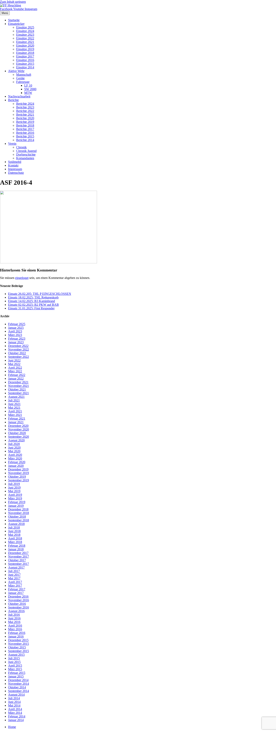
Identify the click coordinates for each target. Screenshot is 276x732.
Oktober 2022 (17, 353)
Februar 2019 (16, 502)
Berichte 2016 (25, 132)
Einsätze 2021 (25, 42)
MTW (28, 92)
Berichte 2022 (25, 111)
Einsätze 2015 (25, 63)
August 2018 (16, 524)
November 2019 (18, 473)
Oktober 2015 (17, 647)
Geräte (20, 78)
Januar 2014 (16, 720)
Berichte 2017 (25, 129)
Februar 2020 (16, 462)
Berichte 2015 (25, 136)
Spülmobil (14, 161)
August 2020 (16, 440)
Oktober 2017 (17, 560)
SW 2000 (30, 89)
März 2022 (15, 371)
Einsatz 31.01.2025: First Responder (31, 308)
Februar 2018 (16, 545)
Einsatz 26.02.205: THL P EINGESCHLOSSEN (39, 293)
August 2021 (16, 396)
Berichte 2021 (25, 114)
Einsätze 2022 (25, 38)
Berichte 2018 (25, 125)
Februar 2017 (16, 589)
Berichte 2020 (25, 118)
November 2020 (18, 429)
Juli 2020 (14, 444)
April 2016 (15, 625)
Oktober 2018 (17, 516)
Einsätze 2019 (25, 49)
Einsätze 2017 (25, 56)
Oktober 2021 (17, 389)
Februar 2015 (16, 672)
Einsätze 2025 (25, 27)
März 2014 (15, 712)
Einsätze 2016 (25, 60)
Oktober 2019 (17, 476)
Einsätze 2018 (25, 52)
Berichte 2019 (25, 122)
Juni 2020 (14, 447)
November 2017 (18, 556)
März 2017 (15, 585)
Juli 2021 (14, 400)
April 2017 (15, 582)
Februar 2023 (16, 338)
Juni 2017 (14, 574)
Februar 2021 (16, 418)
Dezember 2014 (18, 680)
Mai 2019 (14, 491)
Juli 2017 (14, 571)
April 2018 (15, 538)
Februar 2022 (16, 375)
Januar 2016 (16, 636)
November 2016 (18, 600)
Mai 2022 (14, 364)
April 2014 (15, 709)
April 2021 (15, 411)
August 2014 (16, 694)
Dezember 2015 (18, 640)
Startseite (14, 20)
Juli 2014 (14, 698)
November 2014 (18, 683)
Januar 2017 (16, 593)
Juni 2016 (14, 618)
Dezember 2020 (18, 425)
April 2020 (15, 455)
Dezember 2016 (18, 596)
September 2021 (18, 393)
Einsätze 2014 (25, 67)
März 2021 (15, 415)
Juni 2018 (14, 531)
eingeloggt (21, 278)
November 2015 (18, 643)
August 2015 (16, 654)
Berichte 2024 (25, 103)
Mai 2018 (14, 534)
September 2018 (18, 520)
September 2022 (18, 356)
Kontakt (13, 165)
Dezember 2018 (18, 509)
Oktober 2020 (17, 433)
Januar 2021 (16, 422)
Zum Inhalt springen (13, 1)
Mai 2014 (14, 705)
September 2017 (18, 563)
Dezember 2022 (18, 346)
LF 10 (28, 85)
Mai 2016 (14, 622)
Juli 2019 (14, 484)
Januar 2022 (16, 378)
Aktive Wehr (16, 71)
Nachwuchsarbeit (19, 96)
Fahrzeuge (22, 82)
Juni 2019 (14, 487)
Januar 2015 (16, 676)
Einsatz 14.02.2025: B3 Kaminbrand (31, 301)
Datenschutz (16, 172)
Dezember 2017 (18, 553)
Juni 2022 (14, 360)
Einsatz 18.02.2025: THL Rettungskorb (33, 297)
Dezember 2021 (18, 382)
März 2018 (15, 542)
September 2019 (18, 480)
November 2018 (18, 513)
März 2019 (15, 498)
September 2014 (18, 691)
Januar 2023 (16, 342)
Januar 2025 (16, 327)
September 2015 (18, 651)
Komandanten (25, 158)
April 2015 (15, 665)
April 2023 (15, 331)
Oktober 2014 (17, 687)
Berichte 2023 (25, 107)
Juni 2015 (14, 662)
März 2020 (15, 458)
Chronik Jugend (26, 151)
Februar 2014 (16, 716)
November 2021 (18, 385)
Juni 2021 (14, 404)
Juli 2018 (14, 527)
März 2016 (15, 629)
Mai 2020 (14, 451)
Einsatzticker (16, 23)
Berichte (13, 100)
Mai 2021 (14, 407)
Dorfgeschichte (26, 154)
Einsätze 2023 (25, 34)
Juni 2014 (14, 702)
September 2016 (18, 607)
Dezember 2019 (18, 469)
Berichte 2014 (25, 140)
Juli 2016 (14, 614)
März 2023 (15, 335)
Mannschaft (23, 74)
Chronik (21, 147)
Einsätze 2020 (25, 45)
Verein (12, 143)
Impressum (15, 169)
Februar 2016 (16, 633)
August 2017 (16, 567)
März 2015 (15, 669)
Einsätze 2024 (25, 31)
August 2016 (16, 611)
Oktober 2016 (17, 603)
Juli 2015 (14, 658)
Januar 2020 (16, 465)
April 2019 (15, 494)
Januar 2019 (16, 505)
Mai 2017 (14, 578)
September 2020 (18, 436)
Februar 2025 (16, 324)
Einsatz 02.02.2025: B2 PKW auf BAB (33, 304)
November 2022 (18, 349)
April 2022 (15, 367)
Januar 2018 (16, 549)
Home (12, 727)
